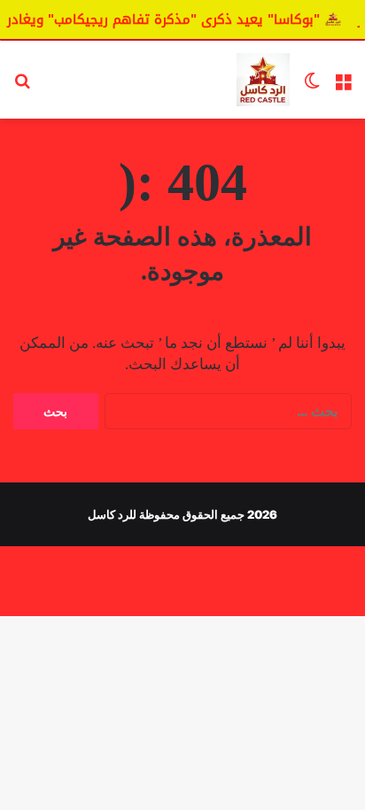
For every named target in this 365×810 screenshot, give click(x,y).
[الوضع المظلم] (312, 86)
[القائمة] (343, 86)
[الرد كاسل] (263, 79)
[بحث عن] (22, 86)
